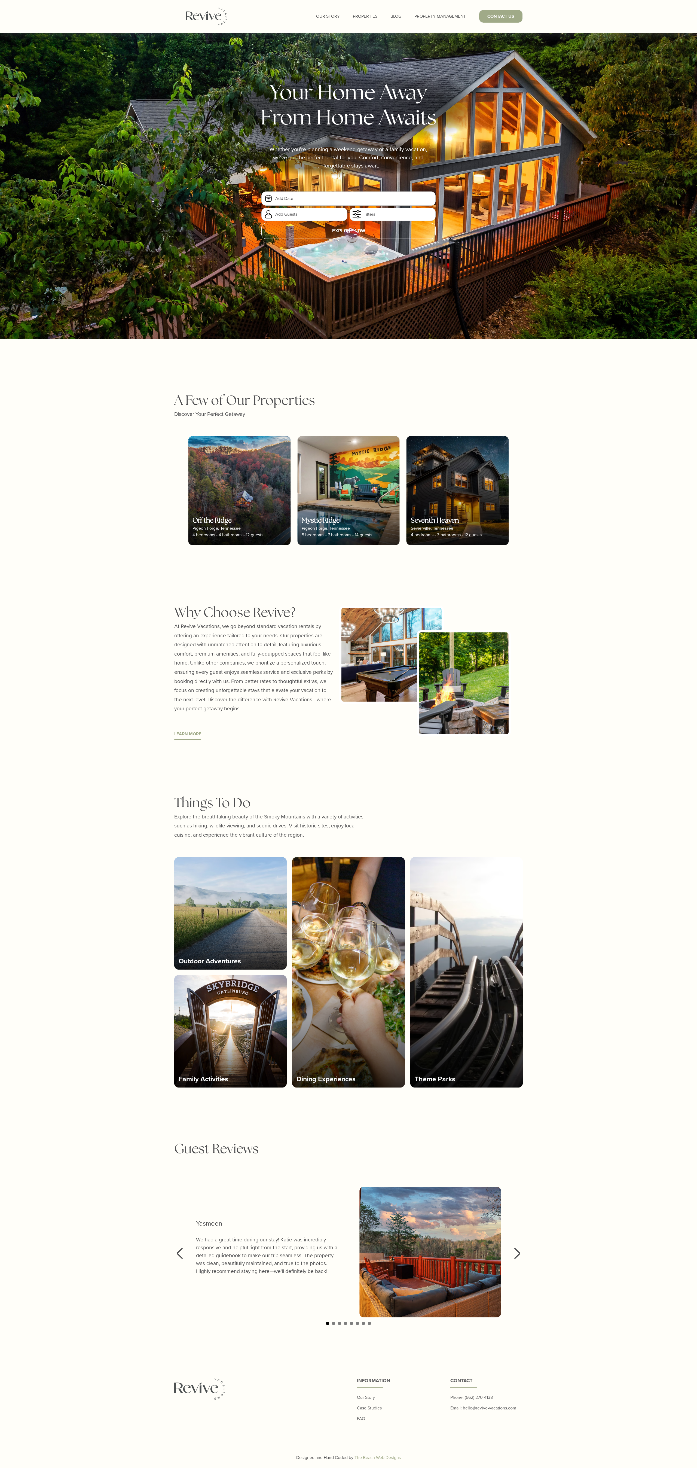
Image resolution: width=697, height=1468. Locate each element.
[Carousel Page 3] (339, 1323)
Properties (365, 16)
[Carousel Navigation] (348, 1253)
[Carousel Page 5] (351, 1323)
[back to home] (206, 16)
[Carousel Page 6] (357, 1323)
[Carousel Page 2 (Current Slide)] (333, 1323)
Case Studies (369, 1408)
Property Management (440, 16)
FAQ (361, 1418)
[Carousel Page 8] (369, 1323)
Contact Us (500, 16)
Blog (395, 16)
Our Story (328, 16)
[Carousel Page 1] (327, 1323)
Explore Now (348, 231)
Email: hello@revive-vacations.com (483, 1408)
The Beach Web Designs (377, 1457)
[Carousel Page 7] (363, 1323)
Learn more (187, 734)
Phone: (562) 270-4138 (471, 1397)
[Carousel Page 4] (345, 1323)
